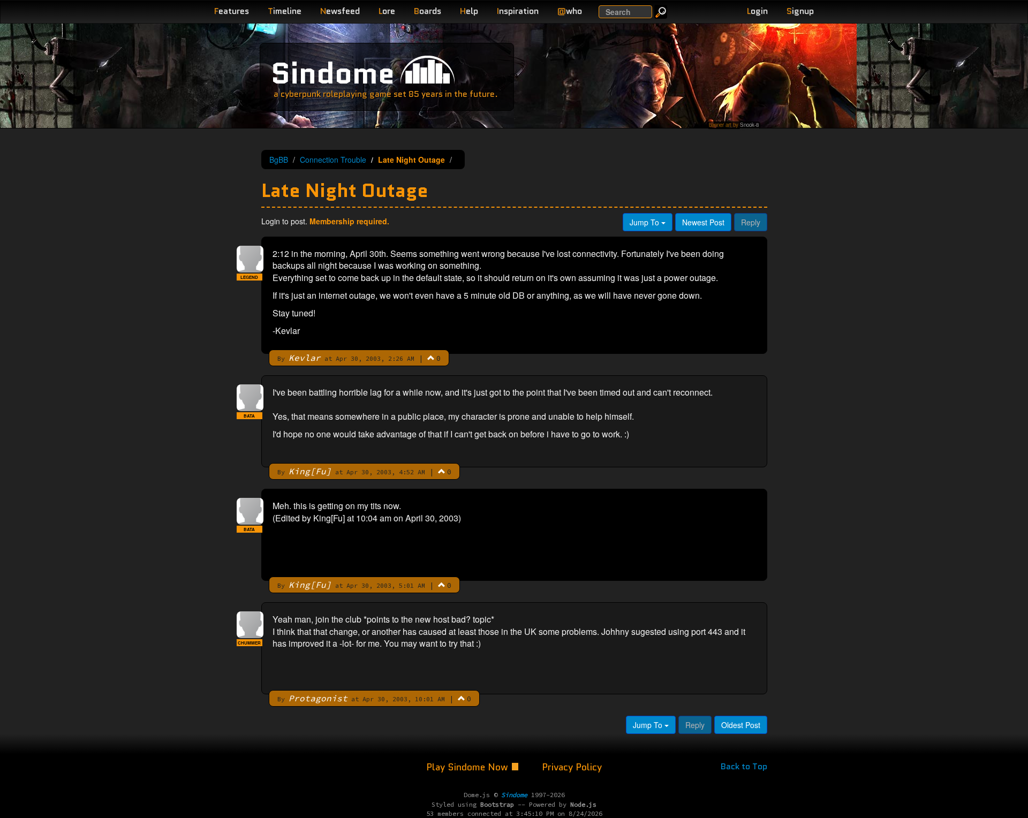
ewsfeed (340, 11)
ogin (757, 11)
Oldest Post (740, 724)
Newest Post (703, 222)
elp (469, 11)
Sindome (333, 73)
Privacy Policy (572, 767)
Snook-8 (749, 124)
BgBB (278, 159)
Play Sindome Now (468, 767)
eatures (231, 11)
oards (427, 11)
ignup (800, 11)
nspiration (518, 11)
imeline (284, 11)
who (569, 11)
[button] (431, 357)
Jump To (645, 222)
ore (387, 11)
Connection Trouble (333, 159)
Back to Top (744, 766)
